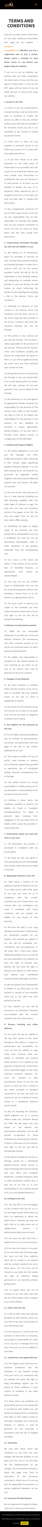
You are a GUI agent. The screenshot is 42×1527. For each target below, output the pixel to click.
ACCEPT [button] (24, 1523)
